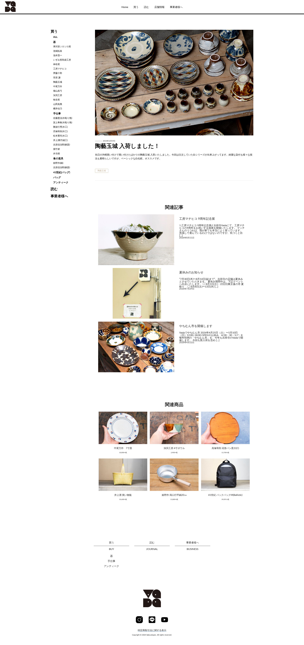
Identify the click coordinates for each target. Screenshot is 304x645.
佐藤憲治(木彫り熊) (62, 118)
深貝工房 (57, 95)
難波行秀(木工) (60, 127)
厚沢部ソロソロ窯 (62, 47)
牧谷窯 (56, 100)
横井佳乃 (57, 109)
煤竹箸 (56, 149)
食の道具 (58, 158)
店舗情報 (159, 7)
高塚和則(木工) (60, 131)
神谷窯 (56, 64)
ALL (12, 22)
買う (136, 7)
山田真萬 (57, 104)
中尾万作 (57, 86)
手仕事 (57, 113)
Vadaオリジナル (19, 32)
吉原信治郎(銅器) (61, 145)
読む (146, 7)
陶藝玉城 (57, 82)
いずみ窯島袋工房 (62, 60)
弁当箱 (56, 154)
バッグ (57, 177)
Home (124, 7)
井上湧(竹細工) (60, 140)
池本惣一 (57, 55)
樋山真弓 (57, 91)
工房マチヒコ (59, 69)
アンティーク (60, 182)
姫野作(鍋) (58, 163)
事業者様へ (176, 7)
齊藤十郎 (57, 73)
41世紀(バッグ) (61, 172)
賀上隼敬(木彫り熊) (62, 123)
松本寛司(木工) (60, 136)
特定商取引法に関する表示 (152, 630)
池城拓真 (57, 51)
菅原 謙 (56, 78)
